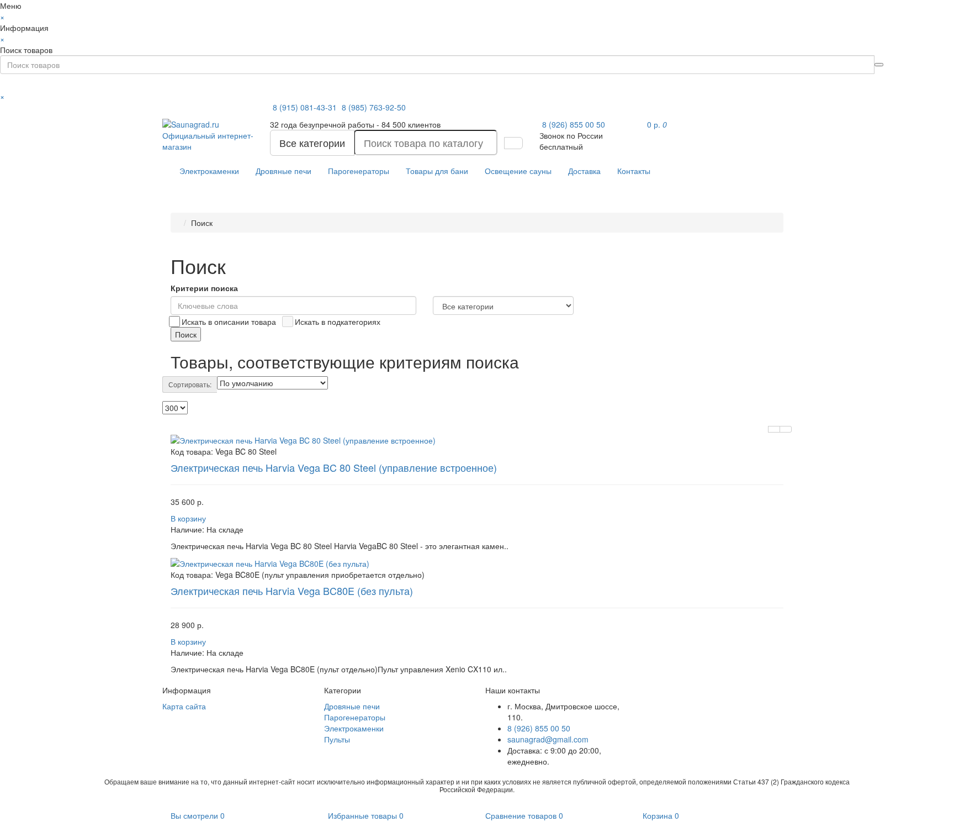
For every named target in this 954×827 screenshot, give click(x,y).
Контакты (633, 170)
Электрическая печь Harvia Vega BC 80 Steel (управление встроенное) (334, 467)
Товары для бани (437, 170)
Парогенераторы (358, 170)
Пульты (337, 739)
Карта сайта (184, 706)
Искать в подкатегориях (337, 321)
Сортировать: (189, 384)
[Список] (774, 429)
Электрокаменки (209, 170)
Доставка (584, 170)
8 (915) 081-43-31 (306, 107)
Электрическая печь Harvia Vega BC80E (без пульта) (292, 590)
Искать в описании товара (229, 321)
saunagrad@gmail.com (548, 739)
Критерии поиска (204, 287)
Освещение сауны (518, 170)
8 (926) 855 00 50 (573, 124)
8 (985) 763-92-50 (374, 107)
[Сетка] (786, 429)
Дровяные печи (283, 170)
